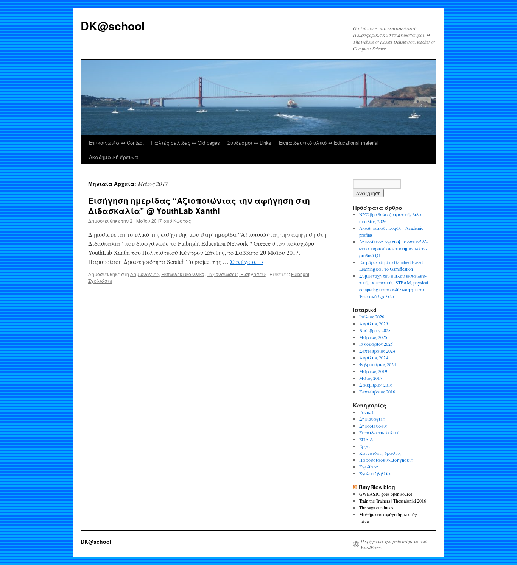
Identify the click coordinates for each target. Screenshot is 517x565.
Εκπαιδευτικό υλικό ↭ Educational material (328, 142)
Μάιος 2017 (370, 378)
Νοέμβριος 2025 (375, 330)
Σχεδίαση (368, 467)
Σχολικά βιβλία (375, 473)
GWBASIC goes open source (385, 494)
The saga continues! (377, 507)
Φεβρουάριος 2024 (377, 364)
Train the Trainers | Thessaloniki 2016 (392, 501)
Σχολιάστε (100, 281)
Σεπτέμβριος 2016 (377, 392)
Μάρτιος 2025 (373, 337)
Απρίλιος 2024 (373, 357)
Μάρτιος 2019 (373, 371)
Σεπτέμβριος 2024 (377, 351)
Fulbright (300, 274)
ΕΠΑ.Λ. (366, 439)
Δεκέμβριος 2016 (375, 385)
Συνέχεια (246, 261)
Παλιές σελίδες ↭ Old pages (185, 142)
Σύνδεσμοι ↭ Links (249, 142)
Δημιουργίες (144, 274)
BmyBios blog (377, 487)
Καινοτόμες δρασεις (380, 453)
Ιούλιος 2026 (371, 317)
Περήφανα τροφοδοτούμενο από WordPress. (394, 544)
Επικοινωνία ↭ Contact (116, 142)
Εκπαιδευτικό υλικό (182, 274)
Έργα (364, 446)
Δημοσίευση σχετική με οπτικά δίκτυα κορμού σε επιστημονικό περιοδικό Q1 (393, 248)
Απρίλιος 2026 (373, 323)
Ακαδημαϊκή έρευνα (113, 157)
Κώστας (182, 220)
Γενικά (366, 412)
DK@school (113, 25)
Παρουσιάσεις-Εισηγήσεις (236, 274)
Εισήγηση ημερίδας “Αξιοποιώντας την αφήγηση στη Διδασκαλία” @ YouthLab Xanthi (199, 205)
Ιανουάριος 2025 (376, 344)
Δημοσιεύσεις (373, 426)
